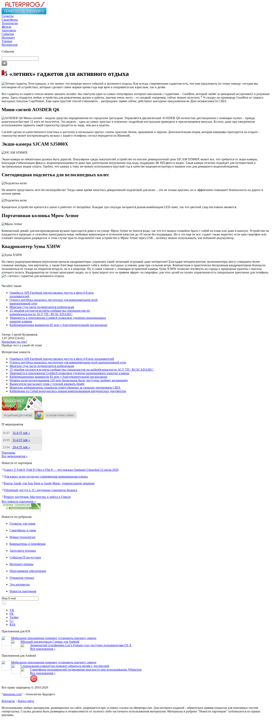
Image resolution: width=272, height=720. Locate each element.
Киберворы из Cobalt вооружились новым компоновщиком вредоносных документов (68, 391)
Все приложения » (42, 648)
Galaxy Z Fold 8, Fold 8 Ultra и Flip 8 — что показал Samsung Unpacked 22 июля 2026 (61, 469)
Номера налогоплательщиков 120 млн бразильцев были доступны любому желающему (69, 380)
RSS (12, 624)
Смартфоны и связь (23, 530)
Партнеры (8, 452)
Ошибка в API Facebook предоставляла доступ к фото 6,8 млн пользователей (62, 358)
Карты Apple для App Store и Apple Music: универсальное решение (49, 483)
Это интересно (20, 584)
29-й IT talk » (21, 447)
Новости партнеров (23, 591)
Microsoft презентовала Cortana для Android (50, 641)
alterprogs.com (12, 694)
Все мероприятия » (14, 456)
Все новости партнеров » (19, 501)
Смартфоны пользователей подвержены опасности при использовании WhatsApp (86, 669)
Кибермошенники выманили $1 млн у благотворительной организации (58, 325)
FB (12, 613)
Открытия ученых (22, 577)
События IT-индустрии (25, 557)
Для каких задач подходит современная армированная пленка (46, 476)
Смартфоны (10, 19)
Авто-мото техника (23, 550)
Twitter (14, 617)
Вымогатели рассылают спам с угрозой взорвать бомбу (47, 384)
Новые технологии (22, 537)
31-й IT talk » (21, 440)
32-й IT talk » (21, 433)
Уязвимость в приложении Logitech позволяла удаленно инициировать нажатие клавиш (69, 373)
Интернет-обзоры (21, 564)
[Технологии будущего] (24, 13)
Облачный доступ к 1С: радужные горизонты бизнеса (40, 490)
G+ (12, 621)
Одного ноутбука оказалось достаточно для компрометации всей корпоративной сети (68, 362)
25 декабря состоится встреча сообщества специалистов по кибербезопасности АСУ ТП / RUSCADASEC (50, 312)
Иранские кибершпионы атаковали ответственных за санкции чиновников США (65, 387)
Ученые (7, 41)
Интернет (8, 37)
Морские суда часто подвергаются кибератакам (42, 307)
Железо (6, 26)
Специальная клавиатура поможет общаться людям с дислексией (65, 666)
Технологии (10, 23)
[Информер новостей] (22, 409)
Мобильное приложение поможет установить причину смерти (53, 638)
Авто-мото (9, 30)
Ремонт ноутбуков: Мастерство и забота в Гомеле (37, 497)
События (8, 34)
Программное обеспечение (28, 571)
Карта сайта (26, 701)
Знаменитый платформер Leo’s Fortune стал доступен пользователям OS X (81, 645)
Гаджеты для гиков (22, 523)
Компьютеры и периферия (27, 544)
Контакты (8, 701)
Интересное (10, 44)
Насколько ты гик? (14, 341)
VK (12, 610)
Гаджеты (8, 16)
